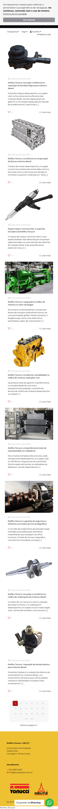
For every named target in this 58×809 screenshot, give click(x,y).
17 (37, 713)
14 (21, 713)
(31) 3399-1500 (15, 769)
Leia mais (46, 112)
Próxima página (28, 725)
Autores (36, 31)
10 (32, 708)
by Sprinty (12, 802)
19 (26, 719)
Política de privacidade (15, 14)
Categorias (12, 31)
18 (43, 713)
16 (32, 713)
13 (15, 713)
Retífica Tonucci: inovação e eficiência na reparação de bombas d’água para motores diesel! (27, 85)
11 (37, 708)
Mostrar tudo (45, 34)
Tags (23, 31)
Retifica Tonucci (7, 807)
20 (32, 719)
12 (43, 708)
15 (26, 713)
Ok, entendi (29, 20)
